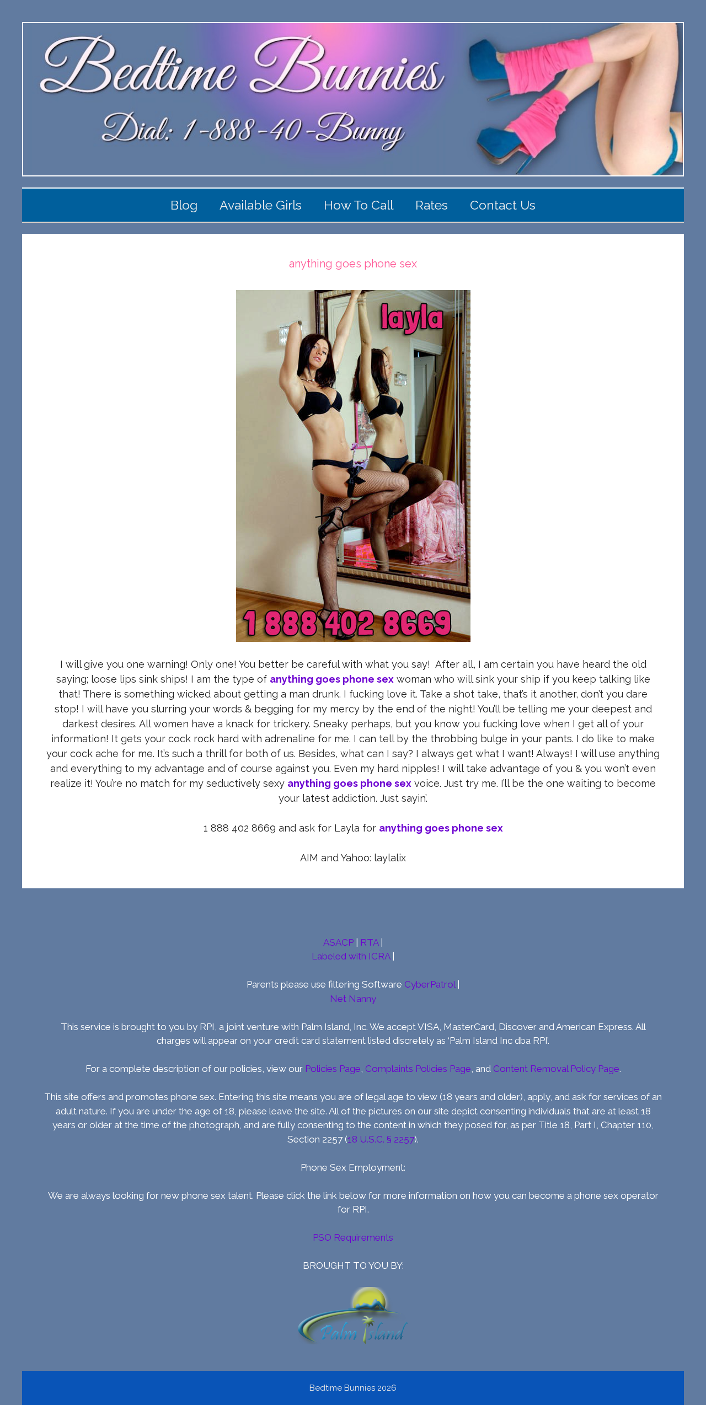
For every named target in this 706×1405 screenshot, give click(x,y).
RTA (369, 942)
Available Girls (261, 204)
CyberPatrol (429, 984)
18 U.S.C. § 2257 (380, 1139)
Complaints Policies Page (418, 1068)
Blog (183, 204)
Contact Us (503, 204)
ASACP (338, 942)
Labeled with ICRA (351, 956)
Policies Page (333, 1068)
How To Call (358, 204)
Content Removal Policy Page (556, 1068)
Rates (431, 204)
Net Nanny (353, 998)
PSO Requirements (353, 1237)
